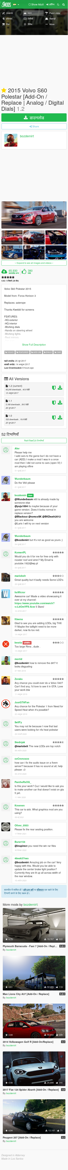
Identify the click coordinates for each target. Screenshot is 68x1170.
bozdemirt (27, 136)
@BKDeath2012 (51, 516)
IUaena (19, 619)
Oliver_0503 (22, 825)
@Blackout (21, 516)
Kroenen (20, 805)
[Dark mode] (58, 4)
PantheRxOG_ (23, 782)
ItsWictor (20, 592)
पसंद (29, 273)
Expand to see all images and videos (34, 262)
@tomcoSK (35, 516)
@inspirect (21, 845)
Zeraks (19, 679)
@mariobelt (21, 746)
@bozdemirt (22, 540)
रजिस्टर (40, 889)
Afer (17, 448)
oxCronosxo (22, 758)
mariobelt (20, 575)
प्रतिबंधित (27, 642)
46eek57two (22, 858)
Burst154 (20, 841)
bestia (18, 642)
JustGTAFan (22, 702)
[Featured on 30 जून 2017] (3, 90)
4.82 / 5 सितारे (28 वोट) (10, 281)
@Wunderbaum (24, 499)
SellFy (18, 722)
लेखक (30, 495)
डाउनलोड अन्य (14, 273)
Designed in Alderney (13, 1155)
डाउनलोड (36, 117)
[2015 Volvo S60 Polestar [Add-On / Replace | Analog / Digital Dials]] (34, 215)
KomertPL (20, 552)
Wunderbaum (22, 478)
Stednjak (20, 742)
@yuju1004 (21, 506)
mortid (18, 659)
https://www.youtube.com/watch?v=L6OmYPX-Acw (35, 604)
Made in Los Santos (12, 1158)
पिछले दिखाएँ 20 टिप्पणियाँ (34, 440)
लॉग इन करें (28, 889)
